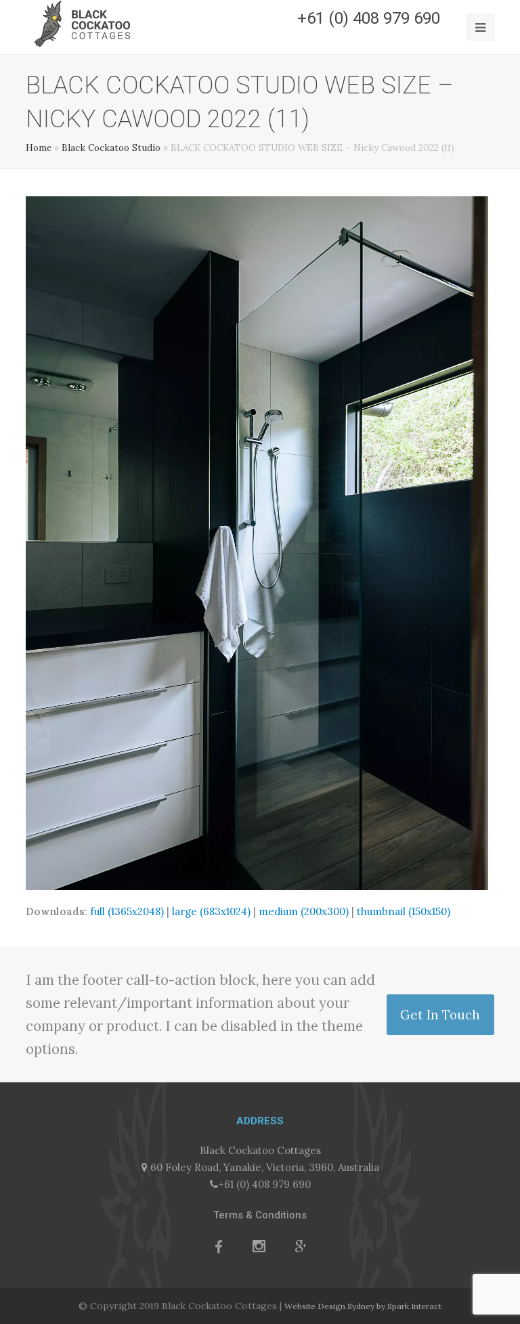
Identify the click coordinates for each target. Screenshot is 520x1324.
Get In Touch (440, 1015)
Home (38, 147)
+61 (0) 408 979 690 (264, 1184)
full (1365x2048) (127, 911)
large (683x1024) (211, 911)
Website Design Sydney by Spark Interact (362, 1306)
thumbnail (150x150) (403, 911)
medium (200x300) (304, 911)
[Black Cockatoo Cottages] (82, 22)
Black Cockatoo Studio (111, 147)
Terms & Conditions (260, 1215)
